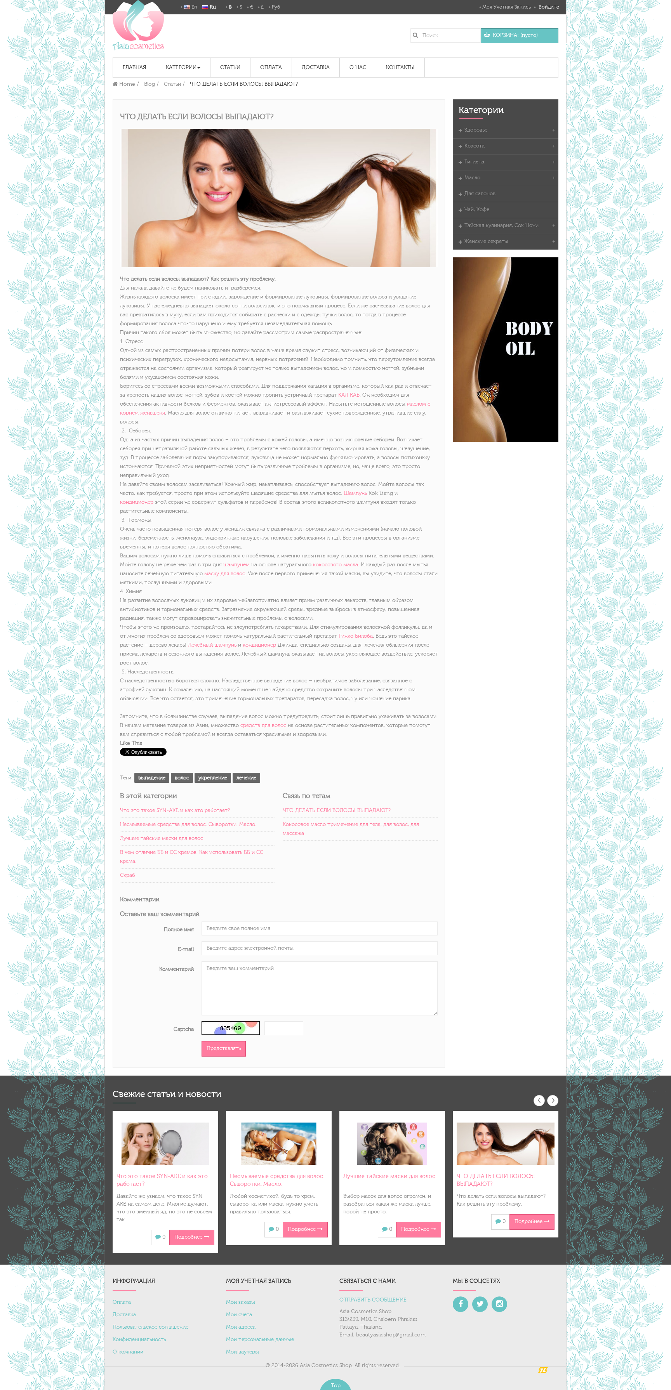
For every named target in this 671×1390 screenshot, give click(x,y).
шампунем (236, 565)
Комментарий (176, 969)
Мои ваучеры (242, 1352)
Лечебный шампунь (212, 645)
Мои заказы (240, 1302)
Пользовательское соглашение (150, 1327)
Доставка (124, 1315)
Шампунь (355, 493)
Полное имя (179, 930)
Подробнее (189, 1237)
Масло (472, 178)
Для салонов (479, 194)
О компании (128, 1352)
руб (276, 7)
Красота (474, 146)
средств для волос (263, 725)
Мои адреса (241, 1327)
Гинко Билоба (356, 636)
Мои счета (239, 1315)
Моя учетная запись (506, 7)
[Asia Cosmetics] (138, 25)
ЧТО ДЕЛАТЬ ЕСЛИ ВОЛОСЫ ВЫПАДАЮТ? (337, 810)
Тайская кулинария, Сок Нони (501, 225)
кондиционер (136, 502)
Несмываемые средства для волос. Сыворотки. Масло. (188, 824)
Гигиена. (474, 162)
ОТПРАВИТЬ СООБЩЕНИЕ (373, 1300)
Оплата (122, 1302)
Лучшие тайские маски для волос (161, 838)
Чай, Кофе (476, 210)
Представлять (224, 1048)
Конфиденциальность (139, 1339)
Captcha (184, 1029)
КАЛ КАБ (349, 395)
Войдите (548, 7)
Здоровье (475, 130)
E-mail (186, 949)
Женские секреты (486, 241)
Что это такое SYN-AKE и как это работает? (175, 810)
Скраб (127, 875)
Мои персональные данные (260, 1339)
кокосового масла (335, 565)
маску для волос (224, 574)
